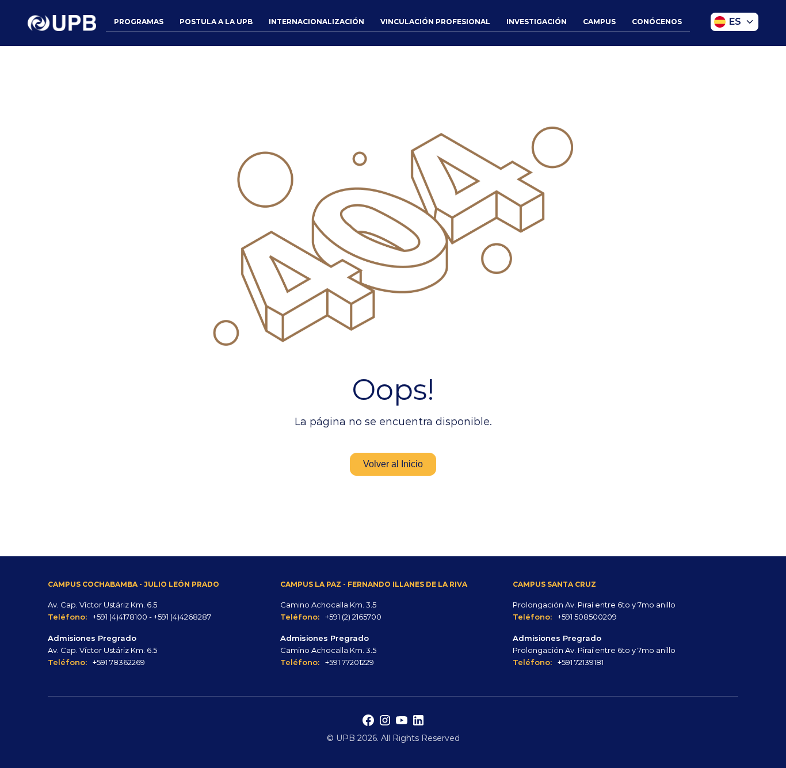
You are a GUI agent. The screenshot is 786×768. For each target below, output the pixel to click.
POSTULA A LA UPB (216, 21)
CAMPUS (599, 21)
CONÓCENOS (657, 21)
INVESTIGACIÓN (536, 21)
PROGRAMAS (138, 21)
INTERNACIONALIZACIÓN (316, 21)
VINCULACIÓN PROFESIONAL (435, 21)
